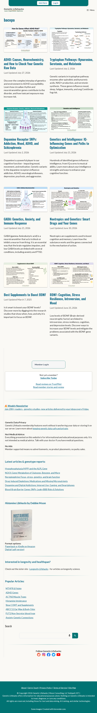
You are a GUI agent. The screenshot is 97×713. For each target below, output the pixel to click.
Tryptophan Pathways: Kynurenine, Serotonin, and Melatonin (71, 61)
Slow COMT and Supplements (20, 605)
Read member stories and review (48, 387)
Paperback (10, 546)
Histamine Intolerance (16, 601)
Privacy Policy (46, 688)
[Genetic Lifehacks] (14, 10)
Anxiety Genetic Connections (19, 617)
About (23, 688)
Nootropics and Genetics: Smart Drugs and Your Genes (70, 221)
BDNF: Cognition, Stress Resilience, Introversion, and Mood (68, 298)
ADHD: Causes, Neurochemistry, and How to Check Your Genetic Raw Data (24, 63)
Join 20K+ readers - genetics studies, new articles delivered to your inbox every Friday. (47, 409)
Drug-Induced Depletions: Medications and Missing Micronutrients (36, 481)
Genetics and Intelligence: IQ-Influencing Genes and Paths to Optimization (69, 143)
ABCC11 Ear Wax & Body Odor (20, 609)
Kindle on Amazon (26, 546)
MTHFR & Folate (13, 588)
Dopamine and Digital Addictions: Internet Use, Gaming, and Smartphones (40, 485)
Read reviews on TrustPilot (49, 384)
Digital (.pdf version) (14, 549)
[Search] (75, 635)
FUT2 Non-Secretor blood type (20, 613)
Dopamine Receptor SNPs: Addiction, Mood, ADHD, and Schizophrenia (21, 143)
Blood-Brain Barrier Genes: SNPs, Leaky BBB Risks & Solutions (34, 489)
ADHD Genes (12, 592)
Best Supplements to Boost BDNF (25, 294)
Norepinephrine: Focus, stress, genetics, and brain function (32, 477)
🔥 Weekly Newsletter (16, 405)
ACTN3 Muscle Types (16, 596)
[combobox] (45, 635)
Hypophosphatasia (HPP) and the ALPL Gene (26, 468)
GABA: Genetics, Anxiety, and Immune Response (22, 221)
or (16, 546)
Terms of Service (60, 688)
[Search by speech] (69, 635)
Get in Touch (33, 688)
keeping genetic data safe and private (50, 428)
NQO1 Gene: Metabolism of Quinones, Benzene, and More (32, 472)
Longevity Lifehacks (38, 569)
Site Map (72, 688)
